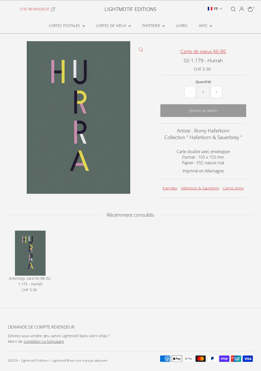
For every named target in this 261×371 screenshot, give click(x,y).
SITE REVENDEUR (34, 9)
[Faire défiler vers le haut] (251, 357)
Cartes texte (233, 188)
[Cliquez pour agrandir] (141, 49)
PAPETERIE (151, 25)
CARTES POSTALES (65, 25)
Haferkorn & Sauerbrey (200, 188)
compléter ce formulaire (44, 341)
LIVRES (182, 25)
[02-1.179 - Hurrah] (30, 253)
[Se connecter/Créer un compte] (241, 9)
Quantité (203, 81)
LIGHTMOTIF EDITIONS (130, 9)
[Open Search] (233, 9)
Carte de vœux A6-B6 (203, 51)
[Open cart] (250, 9)
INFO (203, 25)
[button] (215, 8)
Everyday (170, 188)
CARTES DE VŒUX (111, 25)
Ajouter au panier (203, 110)
